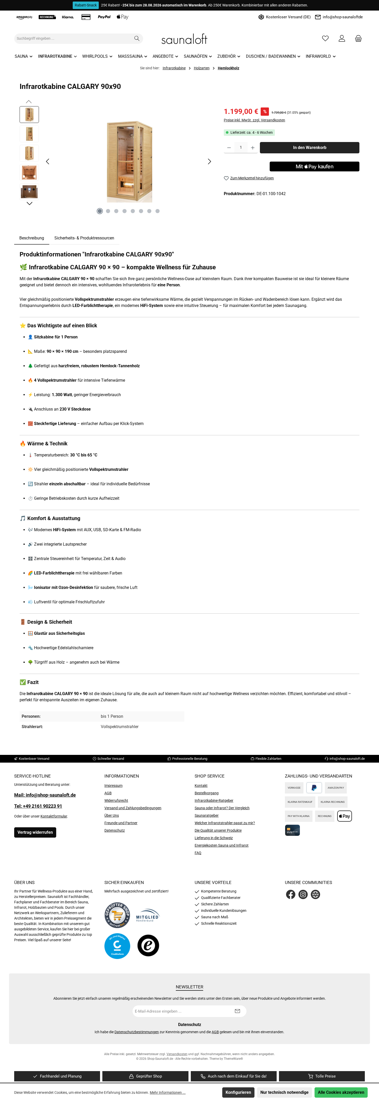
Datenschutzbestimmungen (136, 1032)
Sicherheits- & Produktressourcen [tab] (84, 238)
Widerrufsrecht (116, 800)
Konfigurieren (238, 1092)
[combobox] (72, 39)
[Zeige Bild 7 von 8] (149, 211)
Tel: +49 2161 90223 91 (38, 806)
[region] (116, 161)
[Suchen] (137, 39)
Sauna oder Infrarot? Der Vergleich (222, 808)
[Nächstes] (209, 161)
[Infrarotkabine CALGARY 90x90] (129, 161)
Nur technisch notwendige (284, 1092)
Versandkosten (177, 1054)
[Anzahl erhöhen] (253, 147)
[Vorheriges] (48, 161)
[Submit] (237, 1011)
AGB (108, 793)
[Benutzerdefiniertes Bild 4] (148, 946)
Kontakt (201, 785)
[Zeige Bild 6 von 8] (141, 211)
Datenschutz (114, 830)
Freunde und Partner (120, 823)
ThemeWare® (233, 1059)
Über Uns (111, 815)
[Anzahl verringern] (229, 147)
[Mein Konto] (342, 38)
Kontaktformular (53, 816)
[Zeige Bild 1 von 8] (100, 211)
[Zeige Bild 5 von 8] (133, 211)
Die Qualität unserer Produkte (218, 830)
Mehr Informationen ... (168, 1092)
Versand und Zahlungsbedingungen (132, 808)
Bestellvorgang (207, 793)
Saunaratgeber (207, 815)
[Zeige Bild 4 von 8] (124, 211)
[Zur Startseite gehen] (189, 38)
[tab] (31, 238)
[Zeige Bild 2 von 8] (108, 211)
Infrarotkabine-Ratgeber (214, 800)
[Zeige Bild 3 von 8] (116, 211)
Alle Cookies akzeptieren (341, 1092)
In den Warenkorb (309, 147)
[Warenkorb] (356, 38)
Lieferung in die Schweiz (214, 838)
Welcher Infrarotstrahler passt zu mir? (225, 823)
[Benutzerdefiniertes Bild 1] (117, 915)
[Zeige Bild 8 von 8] (157, 211)
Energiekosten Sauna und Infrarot (222, 845)
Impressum (113, 785)
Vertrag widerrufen (35, 832)
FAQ (198, 853)
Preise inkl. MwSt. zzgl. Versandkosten (254, 120)
